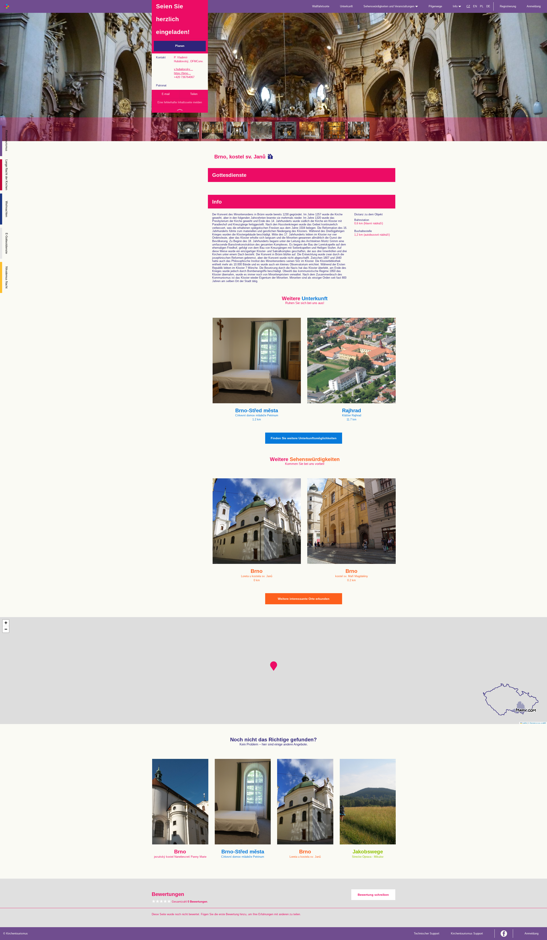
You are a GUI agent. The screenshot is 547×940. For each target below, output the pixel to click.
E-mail (166, 94)
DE (488, 6)
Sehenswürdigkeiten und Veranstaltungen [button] (389, 6)
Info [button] (455, 6)
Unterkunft (346, 6)
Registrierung (508, 6)
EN (475, 6)
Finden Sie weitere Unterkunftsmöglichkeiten (304, 438)
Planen (179, 45)
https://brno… (182, 73)
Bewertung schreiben (373, 894)
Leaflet (524, 723)
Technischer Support (426, 933)
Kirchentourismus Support (467, 933)
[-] (188, 130)
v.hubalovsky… (183, 69)
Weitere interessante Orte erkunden (303, 598)
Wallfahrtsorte (320, 6)
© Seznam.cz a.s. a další (537, 723)
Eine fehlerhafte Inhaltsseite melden (179, 102)
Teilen (193, 94)
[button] (273, 666)
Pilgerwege (435, 6)
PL (481, 6)
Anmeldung (534, 6)
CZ (468, 6)
